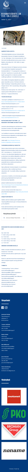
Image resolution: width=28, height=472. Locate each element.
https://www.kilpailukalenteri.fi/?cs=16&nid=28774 (13, 110)
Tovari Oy (16, 468)
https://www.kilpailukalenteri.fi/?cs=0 (10, 117)
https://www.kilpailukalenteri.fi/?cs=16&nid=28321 (13, 101)
